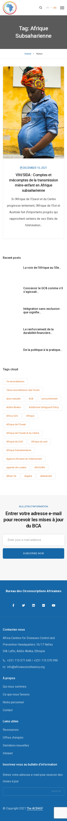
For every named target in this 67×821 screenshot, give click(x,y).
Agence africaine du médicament (24, 458)
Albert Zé (11, 476)
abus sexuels (13, 398)
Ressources (11, 730)
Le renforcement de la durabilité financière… (38, 331)
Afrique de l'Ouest (16, 424)
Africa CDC (12, 415)
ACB (31, 398)
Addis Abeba (13, 407)
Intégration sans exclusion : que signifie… (42, 310)
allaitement (46, 476)
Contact (8, 710)
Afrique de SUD (14, 441)
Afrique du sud (39, 441)
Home (28, 53)
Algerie (28, 476)
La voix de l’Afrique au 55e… (42, 267)
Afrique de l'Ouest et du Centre (22, 433)
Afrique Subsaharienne (18, 450)
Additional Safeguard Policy (44, 407)
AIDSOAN (39, 467)
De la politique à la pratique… (42, 350)
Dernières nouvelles (16, 745)
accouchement (50, 398)
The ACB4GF (35, 808)
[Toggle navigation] (62, 8)
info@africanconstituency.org (26, 667)
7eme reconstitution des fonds (22, 390)
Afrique (30, 415)
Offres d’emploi (13, 737)
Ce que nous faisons (16, 694)
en (54, 7)
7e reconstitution (15, 381)
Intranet (8, 753)
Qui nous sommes (14, 686)
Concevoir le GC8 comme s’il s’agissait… (43, 290)
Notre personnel (13, 702)
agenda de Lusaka (16, 467)
